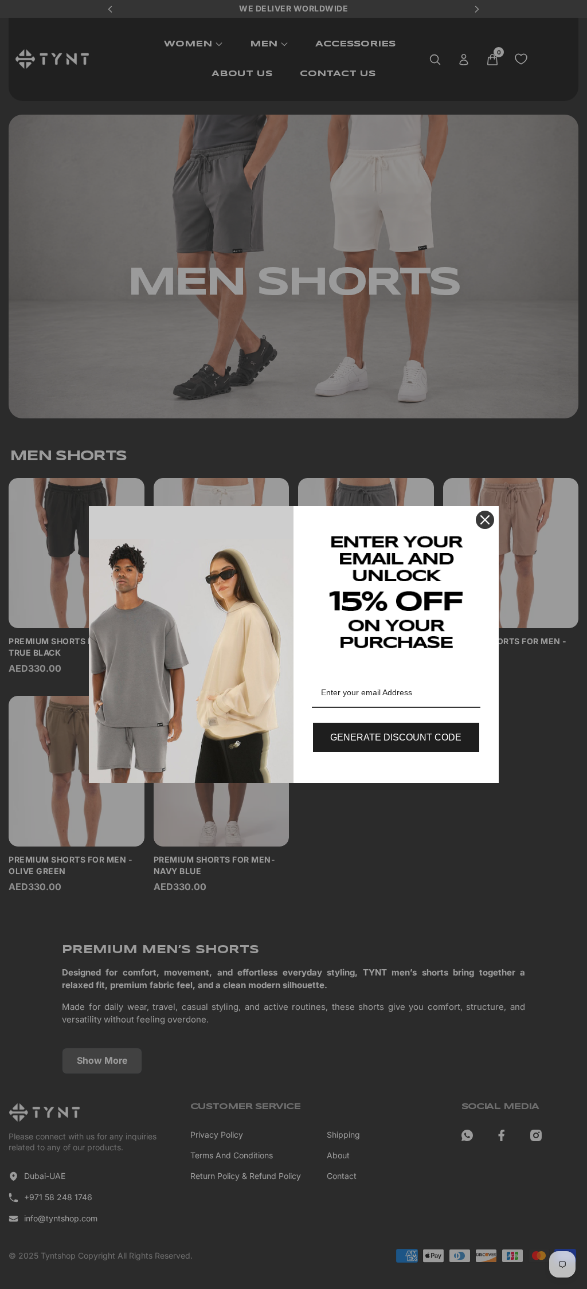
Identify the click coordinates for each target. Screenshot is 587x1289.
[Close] (485, 520)
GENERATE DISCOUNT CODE (395, 737)
